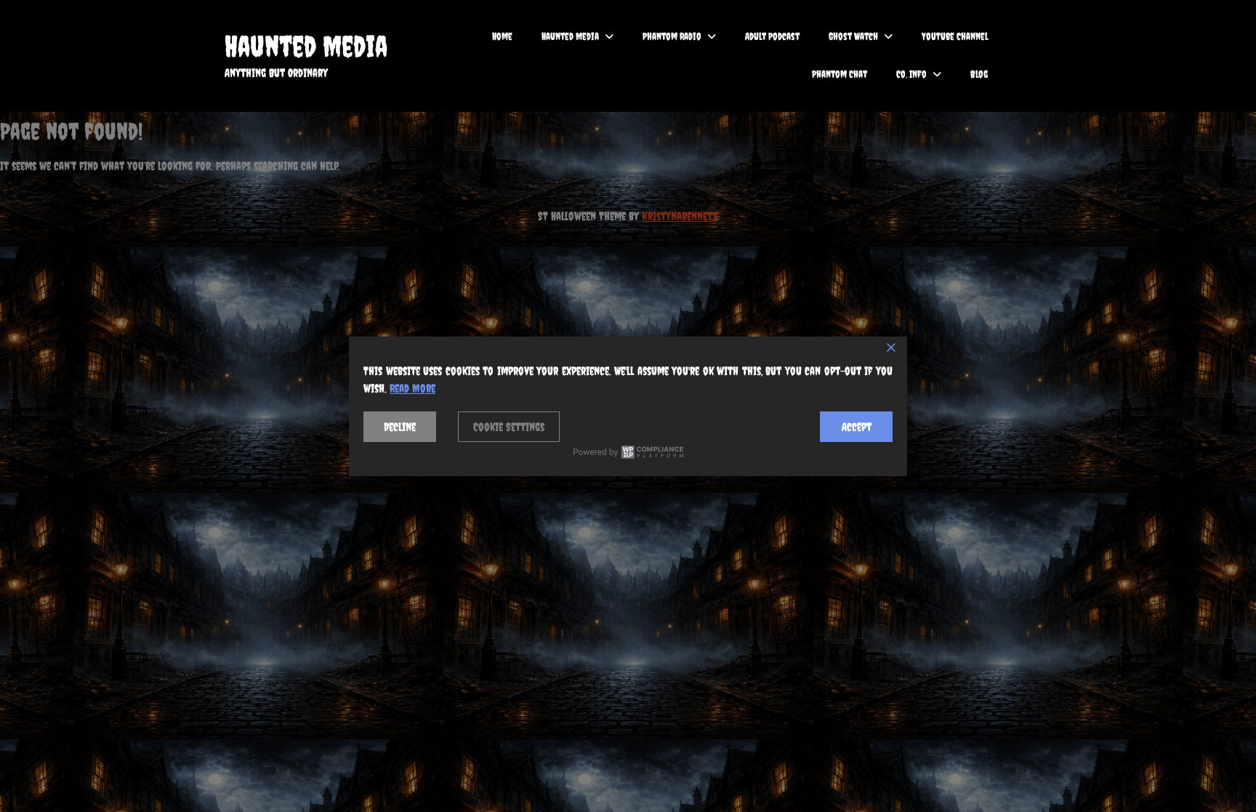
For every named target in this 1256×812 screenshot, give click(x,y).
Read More (412, 388)
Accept (856, 426)
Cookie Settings (508, 426)
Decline (400, 426)
